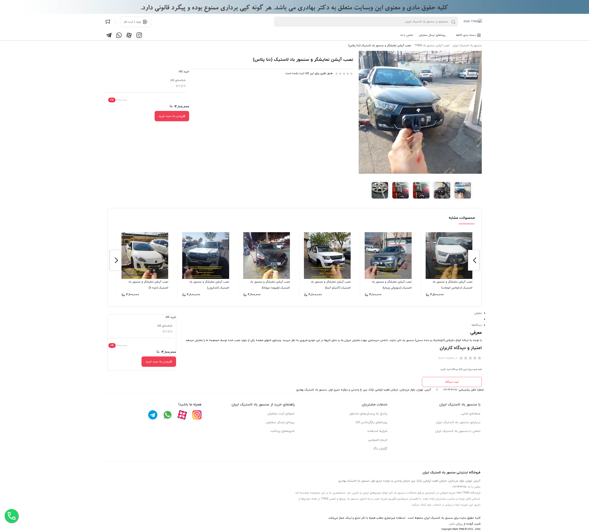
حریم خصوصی (377, 440)
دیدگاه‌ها (477, 325)
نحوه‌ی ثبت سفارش (280, 413)
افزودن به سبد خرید (172, 116)
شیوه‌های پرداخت (282, 431)
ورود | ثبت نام (132, 22)
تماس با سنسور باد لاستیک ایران (457, 431)
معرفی (478, 313)
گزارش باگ (380, 448)
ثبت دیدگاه (452, 382)
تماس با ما (407, 35)
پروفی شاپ (456, 524)
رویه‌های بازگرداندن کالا (371, 422)
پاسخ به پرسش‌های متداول (368, 413)
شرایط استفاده (377, 431)
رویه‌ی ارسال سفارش (280, 422)
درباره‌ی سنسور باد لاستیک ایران (458, 422)
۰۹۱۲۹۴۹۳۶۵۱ (450, 390)
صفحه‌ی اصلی (470, 413)
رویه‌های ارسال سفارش (432, 35)
